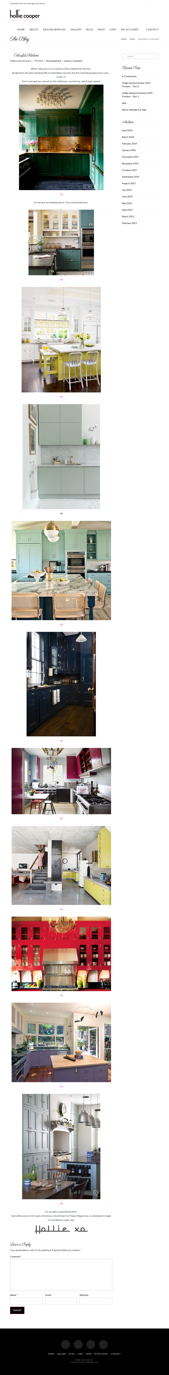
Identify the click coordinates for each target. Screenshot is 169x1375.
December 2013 (130, 156)
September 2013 (130, 176)
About (34, 29)
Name (13, 1295)
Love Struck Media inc (84, 1362)
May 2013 (127, 203)
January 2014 (129, 150)
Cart (113, 29)
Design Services (54, 29)
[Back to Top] (164, 1370)
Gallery (76, 29)
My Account (130, 29)
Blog (89, 29)
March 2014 (128, 137)
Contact (152, 29)
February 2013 (129, 223)
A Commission (129, 76)
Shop (101, 29)
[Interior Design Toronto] (25, 15)
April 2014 (127, 130)
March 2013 (128, 216)
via (61, 513)
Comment (15, 1256)
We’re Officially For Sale (134, 109)
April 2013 (127, 209)
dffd (124, 103)
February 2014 (129, 143)
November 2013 (130, 163)
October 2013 (129, 170)
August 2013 (128, 183)
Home (21, 29)
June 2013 (127, 196)
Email (48, 1295)
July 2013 (127, 189)
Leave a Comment (73, 60)
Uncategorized (53, 60)
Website (84, 1295)
